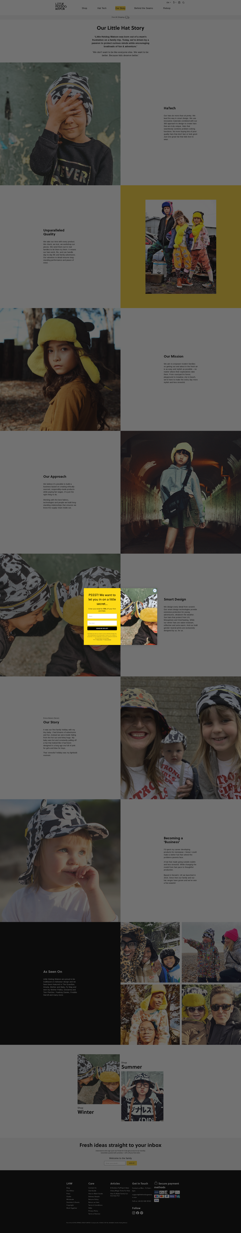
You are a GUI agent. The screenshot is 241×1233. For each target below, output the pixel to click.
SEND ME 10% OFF (102, 628)
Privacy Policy (99, 639)
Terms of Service (107, 639)
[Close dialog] (154, 590)
